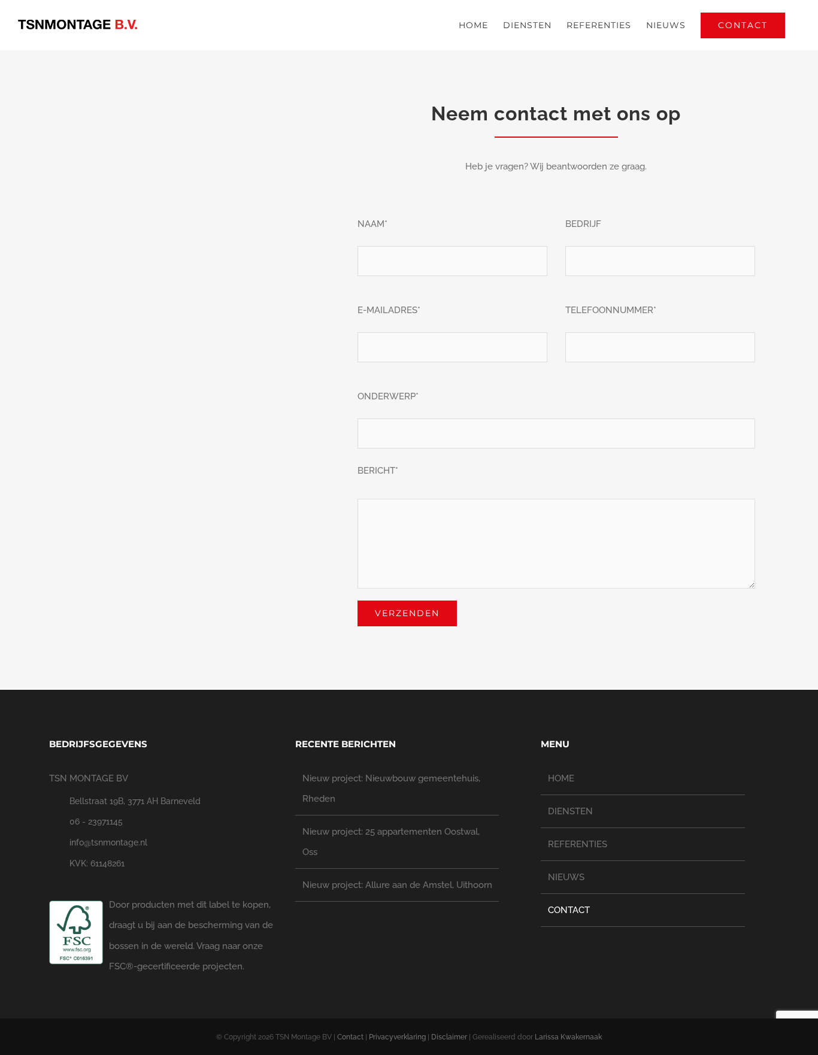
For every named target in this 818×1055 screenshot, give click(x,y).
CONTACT (569, 910)
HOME (561, 778)
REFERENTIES (577, 844)
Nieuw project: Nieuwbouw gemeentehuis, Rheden (391, 788)
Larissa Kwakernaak (568, 1037)
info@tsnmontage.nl (108, 842)
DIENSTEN (570, 811)
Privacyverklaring (397, 1037)
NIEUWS (566, 877)
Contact (350, 1037)
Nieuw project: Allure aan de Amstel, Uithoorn (397, 885)
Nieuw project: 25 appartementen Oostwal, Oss (391, 841)
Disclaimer (449, 1037)
